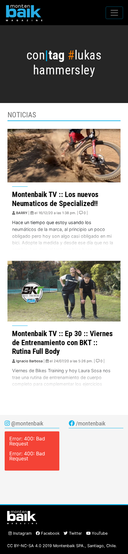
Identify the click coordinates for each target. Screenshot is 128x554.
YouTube (98, 533)
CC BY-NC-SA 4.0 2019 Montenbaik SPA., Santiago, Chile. (62, 545)
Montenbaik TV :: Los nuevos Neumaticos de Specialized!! (55, 199)
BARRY (21, 213)
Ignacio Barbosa (29, 361)
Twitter (75, 533)
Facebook (50, 533)
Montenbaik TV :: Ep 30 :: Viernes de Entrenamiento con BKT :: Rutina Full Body (62, 342)
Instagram (22, 533)
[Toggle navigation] (114, 13)
